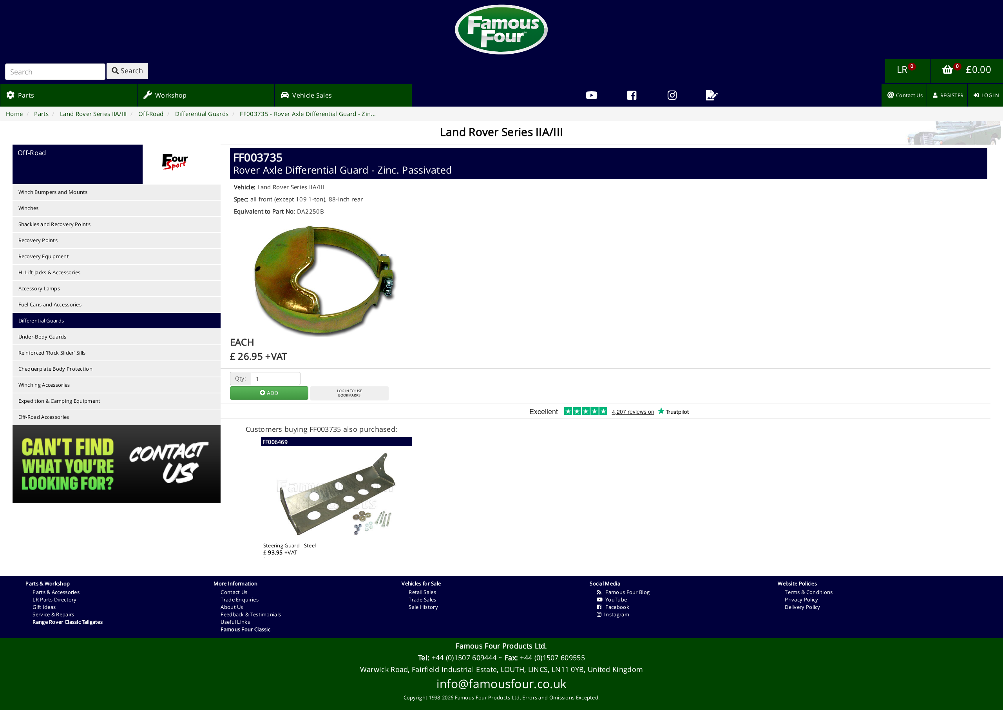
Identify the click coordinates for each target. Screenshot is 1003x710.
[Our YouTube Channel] (592, 95)
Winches (28, 208)
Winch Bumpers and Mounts (53, 192)
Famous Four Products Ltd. (501, 645)
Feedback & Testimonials (251, 614)
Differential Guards (41, 320)
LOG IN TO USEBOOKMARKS (349, 393)
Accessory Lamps (39, 288)
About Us (232, 606)
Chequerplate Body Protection (55, 368)
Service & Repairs (53, 614)
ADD (271, 393)
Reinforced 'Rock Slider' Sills (52, 352)
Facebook (615, 606)
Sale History (423, 606)
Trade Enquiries (240, 599)
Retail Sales (422, 592)
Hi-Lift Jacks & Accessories (49, 272)
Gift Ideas (44, 606)
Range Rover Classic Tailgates (68, 621)
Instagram (615, 614)
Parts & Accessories (56, 592)
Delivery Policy (802, 606)
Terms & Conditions (809, 592)
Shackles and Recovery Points (54, 224)
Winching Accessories (44, 384)
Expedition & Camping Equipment (59, 400)
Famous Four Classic (245, 629)
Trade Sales (422, 599)
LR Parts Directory (54, 599)
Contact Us (234, 592)
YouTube (615, 599)
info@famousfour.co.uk (501, 684)
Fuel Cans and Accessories (50, 304)
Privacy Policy (801, 599)
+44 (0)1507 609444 (464, 657)
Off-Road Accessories (43, 416)
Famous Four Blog (626, 592)
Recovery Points (38, 240)
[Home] (501, 29)
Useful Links (235, 621)
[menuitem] (632, 95)
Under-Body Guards (42, 336)
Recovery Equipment (43, 256)
